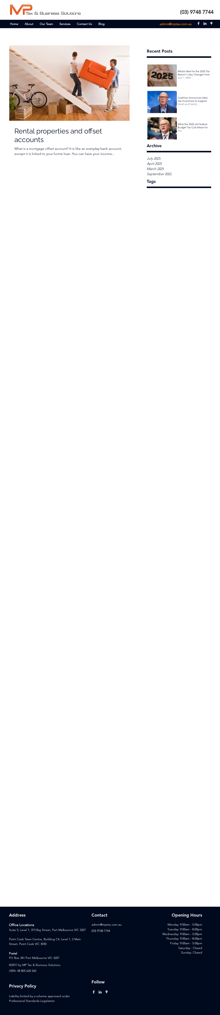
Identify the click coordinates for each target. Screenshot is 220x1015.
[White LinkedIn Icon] (100, 992)
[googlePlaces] (211, 23)
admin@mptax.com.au (176, 24)
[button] (65, 24)
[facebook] (198, 23)
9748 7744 (103, 931)
